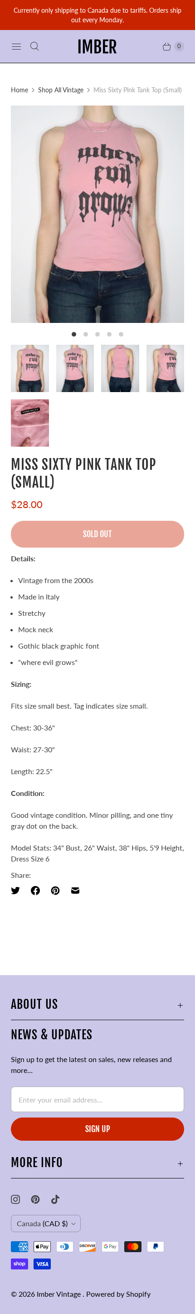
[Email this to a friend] (75, 891)
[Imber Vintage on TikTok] (61, 1199)
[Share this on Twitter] (18, 891)
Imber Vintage (60, 1293)
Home (19, 90)
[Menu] (16, 46)
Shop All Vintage (60, 90)
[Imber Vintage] (97, 46)
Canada (42, 1223)
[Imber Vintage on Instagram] (21, 1199)
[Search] (34, 46)
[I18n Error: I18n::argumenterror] (30, 368)
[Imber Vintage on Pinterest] (41, 1199)
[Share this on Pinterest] (55, 891)
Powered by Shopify (118, 1293)
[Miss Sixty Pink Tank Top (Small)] (97, 214)
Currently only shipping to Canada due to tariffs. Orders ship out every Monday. (97, 15)
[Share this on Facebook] (35, 891)
